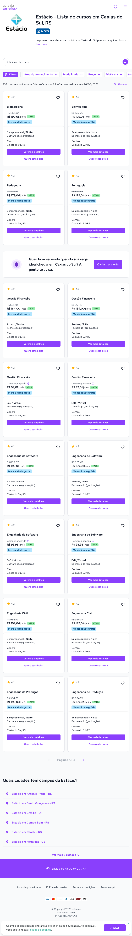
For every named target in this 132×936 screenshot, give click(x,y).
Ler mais (41, 44)
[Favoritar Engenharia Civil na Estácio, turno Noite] (58, 604)
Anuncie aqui (108, 887)
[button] (66, 62)
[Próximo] (83, 760)
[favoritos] (115, 7)
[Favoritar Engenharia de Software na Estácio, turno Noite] (58, 447)
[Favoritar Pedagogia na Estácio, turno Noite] (58, 176)
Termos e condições (84, 887)
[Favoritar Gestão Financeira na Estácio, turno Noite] (58, 289)
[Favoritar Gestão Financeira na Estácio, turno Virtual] (58, 368)
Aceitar (115, 927)
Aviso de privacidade (29, 887)
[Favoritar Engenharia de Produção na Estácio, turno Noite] (58, 683)
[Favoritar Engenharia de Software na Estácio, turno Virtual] (58, 525)
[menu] (125, 7)
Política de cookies (56, 887)
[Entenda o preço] (28, 383)
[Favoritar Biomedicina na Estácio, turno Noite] (58, 97)
